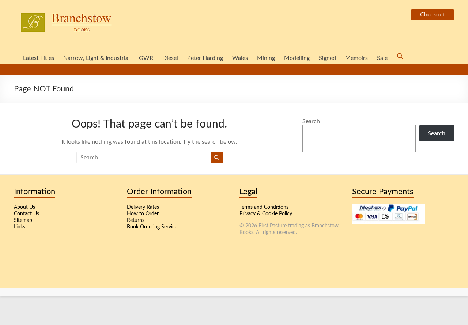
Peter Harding (205, 58)
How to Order (143, 213)
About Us (24, 207)
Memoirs (356, 58)
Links (19, 227)
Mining (266, 58)
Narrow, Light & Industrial (96, 58)
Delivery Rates (143, 207)
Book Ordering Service (152, 227)
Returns (135, 220)
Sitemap (23, 220)
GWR (146, 58)
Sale (382, 58)
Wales (240, 58)
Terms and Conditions (263, 207)
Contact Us (26, 213)
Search (311, 121)
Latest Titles (38, 58)
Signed (327, 58)
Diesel (170, 58)
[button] (400, 58)
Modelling (297, 58)
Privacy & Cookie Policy (265, 213)
